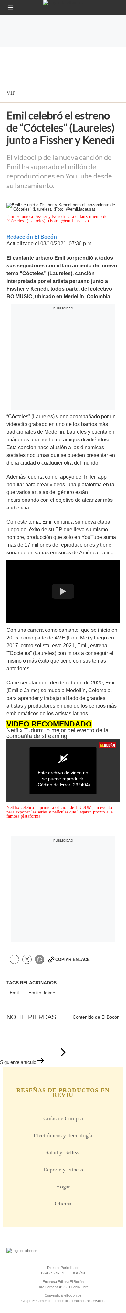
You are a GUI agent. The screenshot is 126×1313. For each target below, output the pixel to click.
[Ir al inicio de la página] (63, 1052)
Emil (14, 992)
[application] (63, 770)
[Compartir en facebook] (14, 959)
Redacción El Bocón (31, 236)
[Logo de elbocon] (63, 2)
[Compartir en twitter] (27, 959)
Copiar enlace (72, 959)
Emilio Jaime (41, 992)
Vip (10, 93)
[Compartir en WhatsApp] (39, 959)
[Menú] (11, 8)
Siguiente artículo (18, 1062)
